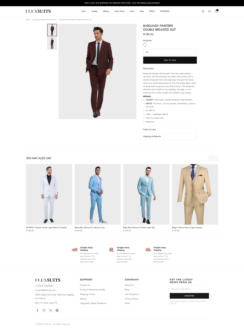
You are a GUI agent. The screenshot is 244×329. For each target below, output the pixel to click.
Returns (83, 298)
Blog (127, 289)
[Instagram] (44, 310)
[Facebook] (37, 310)
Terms (127, 303)
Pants (132, 11)
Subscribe (189, 296)
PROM (152, 11)
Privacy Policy (131, 298)
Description (170, 68)
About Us (129, 285)
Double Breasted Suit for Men (44, 19)
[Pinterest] (57, 310)
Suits (84, 11)
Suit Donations (132, 294)
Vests (142, 11)
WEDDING (164, 11)
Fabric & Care (170, 129)
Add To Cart (170, 60)
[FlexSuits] (47, 280)
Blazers (106, 11)
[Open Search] (203, 11)
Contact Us (85, 285)
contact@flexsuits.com (45, 290)
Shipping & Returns (170, 136)
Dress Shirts (120, 11)
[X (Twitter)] (50, 310)
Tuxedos (94, 11)
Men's (28, 19)
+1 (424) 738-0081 (44, 285)
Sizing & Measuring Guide (92, 289)
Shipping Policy (87, 294)
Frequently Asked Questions (93, 303)
